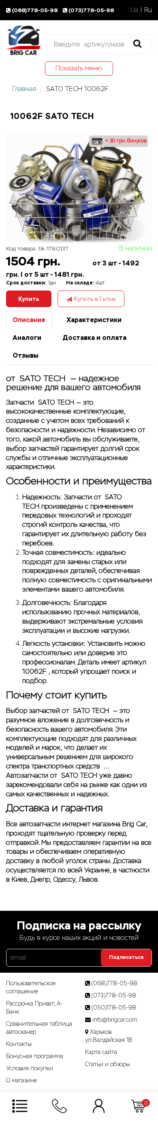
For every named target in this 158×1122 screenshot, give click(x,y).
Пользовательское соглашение (31, 987)
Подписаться (126, 957)
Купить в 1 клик (95, 299)
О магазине (21, 1080)
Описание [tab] (29, 320)
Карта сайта (101, 1052)
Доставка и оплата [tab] (94, 337)
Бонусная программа (34, 1056)
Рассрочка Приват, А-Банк (34, 1007)
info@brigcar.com (114, 1019)
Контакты (19, 1044)
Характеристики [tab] (94, 320)
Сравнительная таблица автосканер (39, 1027)
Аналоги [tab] (27, 337)
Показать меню (79, 68)
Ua (134, 10)
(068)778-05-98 (35, 10)
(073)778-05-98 (91, 10)
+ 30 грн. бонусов (125, 141)
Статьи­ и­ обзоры (107, 1064)
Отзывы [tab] (25, 355)
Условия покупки (29, 1068)
